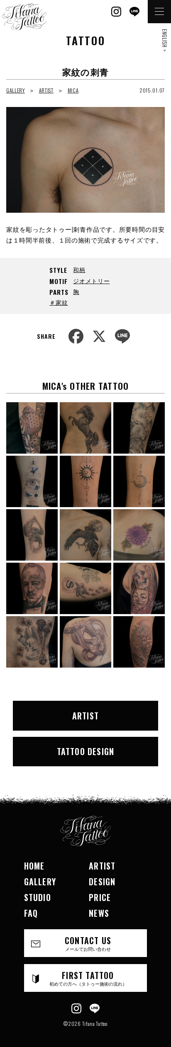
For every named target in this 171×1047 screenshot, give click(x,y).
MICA (73, 90)
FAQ (31, 913)
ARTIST (46, 90)
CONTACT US (88, 943)
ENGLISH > (165, 40)
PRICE (100, 897)
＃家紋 (58, 302)
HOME (34, 866)
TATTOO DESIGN (86, 751)
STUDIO (37, 897)
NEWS (99, 913)
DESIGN (102, 881)
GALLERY (15, 90)
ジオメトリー (91, 280)
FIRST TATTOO (88, 978)
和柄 (79, 269)
